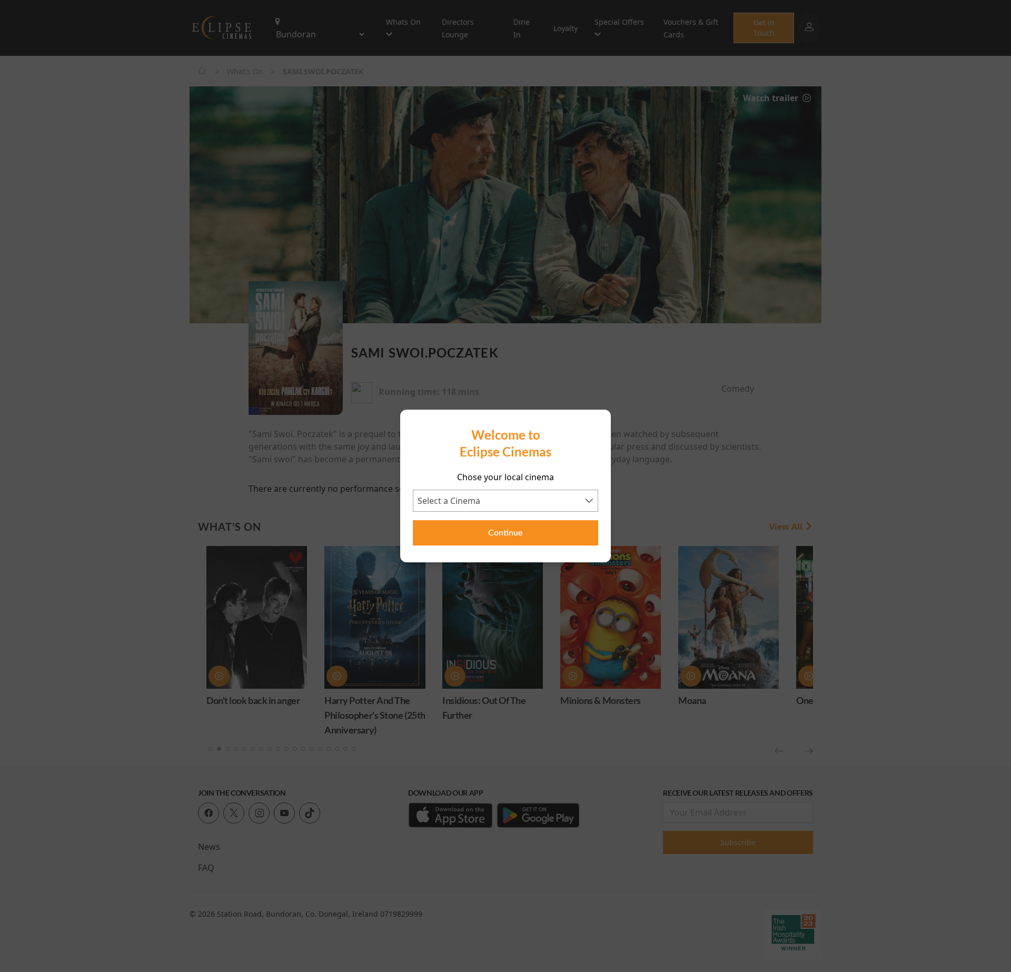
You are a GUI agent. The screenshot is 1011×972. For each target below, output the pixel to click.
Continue (505, 533)
